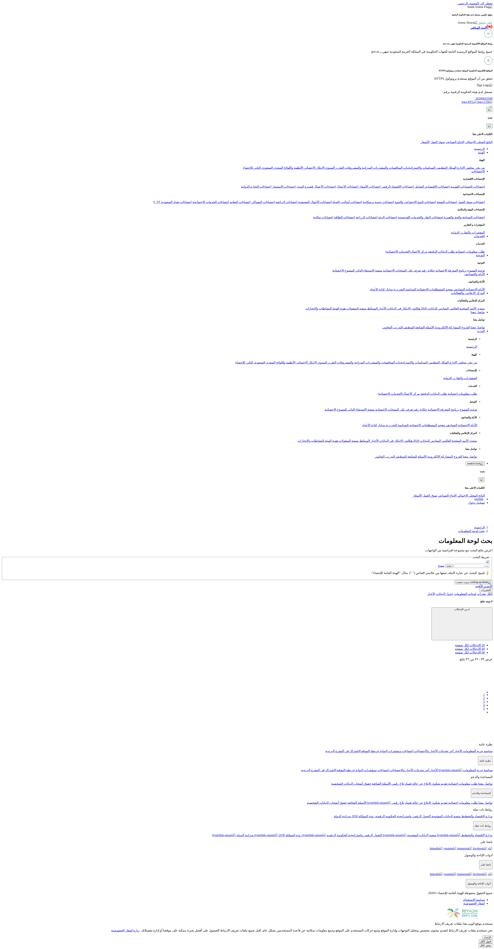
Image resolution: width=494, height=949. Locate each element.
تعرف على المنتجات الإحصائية (401, 270)
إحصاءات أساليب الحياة (347, 202)
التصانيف (459, 289)
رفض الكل (485, 945)
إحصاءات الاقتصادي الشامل (432, 186)
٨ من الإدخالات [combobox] (462, 609)
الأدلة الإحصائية (475, 289)
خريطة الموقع (370, 751)
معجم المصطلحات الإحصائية (434, 289)
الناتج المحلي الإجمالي (478, 142)
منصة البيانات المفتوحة (446, 816)
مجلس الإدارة (465, 167)
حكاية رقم (428, 270)
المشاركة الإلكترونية (447, 327)
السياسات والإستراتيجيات (419, 167)
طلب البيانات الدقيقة (441, 251)
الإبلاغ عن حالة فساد (417, 783)
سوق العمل (437, 142)
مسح (441, 565)
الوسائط (372, 308)
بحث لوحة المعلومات (471, 531)
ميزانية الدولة (342, 816)
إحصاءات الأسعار (370, 186)
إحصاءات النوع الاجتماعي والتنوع (415, 202)
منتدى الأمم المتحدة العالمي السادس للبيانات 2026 (452, 308)
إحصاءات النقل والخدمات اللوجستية (420, 217)
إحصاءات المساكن (263, 202)
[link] (243, 724)
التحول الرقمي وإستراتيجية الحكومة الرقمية (403, 816)
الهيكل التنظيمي (445, 167)
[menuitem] (474, 899)
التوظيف (408, 327)
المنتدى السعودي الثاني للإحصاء (263, 167)
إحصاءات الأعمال (347, 186)
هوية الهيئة (339, 308)
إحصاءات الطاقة (344, 217)
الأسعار (425, 142)
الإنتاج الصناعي (455, 142)
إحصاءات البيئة (387, 217)
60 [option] (470, 652)
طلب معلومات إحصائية (470, 251)
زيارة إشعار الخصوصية (125, 930)
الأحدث (487, 586)
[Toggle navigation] (490, 106)
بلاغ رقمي (397, 783)
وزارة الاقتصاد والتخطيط (476, 816)
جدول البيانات (444, 594)
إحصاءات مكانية (323, 217)
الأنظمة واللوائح (293, 167)
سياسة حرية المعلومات (477, 751)
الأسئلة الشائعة (424, 327)
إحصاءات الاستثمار (284, 186)
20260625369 (483, 98)
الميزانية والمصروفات (358, 167)
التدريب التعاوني (392, 327)
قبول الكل (485, 941)
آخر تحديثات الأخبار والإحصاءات (433, 751)
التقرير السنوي (334, 167)
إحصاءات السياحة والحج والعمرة (464, 217)
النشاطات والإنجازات (318, 308)
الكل (489, 594)
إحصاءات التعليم (240, 202)
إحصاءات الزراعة (366, 217)
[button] (475, 22)
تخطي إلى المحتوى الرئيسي (474, 3)
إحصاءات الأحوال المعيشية (315, 202)
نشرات (481, 594)
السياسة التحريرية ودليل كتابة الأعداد (393, 289)
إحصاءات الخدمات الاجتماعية (210, 202)
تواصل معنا (477, 327)
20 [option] (470, 645)
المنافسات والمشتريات (387, 167)
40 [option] (470, 648)
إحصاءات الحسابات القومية (467, 186)
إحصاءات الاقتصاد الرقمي (397, 186)
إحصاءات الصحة (447, 202)
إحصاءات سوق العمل (471, 202)
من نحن (479, 167)
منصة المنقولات (356, 308)
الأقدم (479, 586)
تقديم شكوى (439, 783)
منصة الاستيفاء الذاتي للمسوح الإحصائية (357, 270)
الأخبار (382, 308)
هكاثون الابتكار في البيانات (403, 308)
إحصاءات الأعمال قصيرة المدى (316, 186)
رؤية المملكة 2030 (363, 816)
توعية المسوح (476, 270)
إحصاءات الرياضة (286, 202)
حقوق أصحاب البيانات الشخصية (351, 783)
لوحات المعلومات (465, 594)
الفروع (465, 327)
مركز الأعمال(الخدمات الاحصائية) (406, 251)
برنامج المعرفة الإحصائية (451, 270)
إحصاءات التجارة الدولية (256, 186)
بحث (449, 565)
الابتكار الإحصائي (314, 167)
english (479, 499)
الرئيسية (471, 346)
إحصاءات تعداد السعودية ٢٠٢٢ (172, 202)
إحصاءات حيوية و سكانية (378, 202)
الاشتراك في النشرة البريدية (343, 751)
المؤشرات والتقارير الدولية (468, 232)
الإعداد (487, 937)
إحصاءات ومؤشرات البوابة (396, 751)
